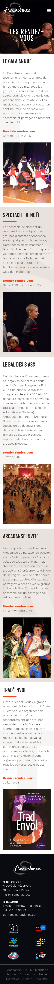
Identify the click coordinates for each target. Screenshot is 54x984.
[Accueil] (17, 15)
